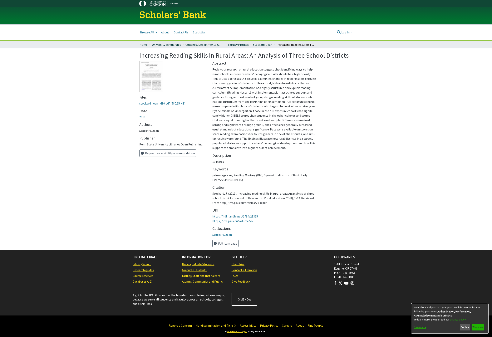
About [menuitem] (165, 32)
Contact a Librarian (244, 270)
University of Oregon (237, 331)
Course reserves (143, 276)
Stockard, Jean (262, 44)
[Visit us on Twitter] (340, 283)
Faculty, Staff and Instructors (201, 276)
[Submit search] (338, 32)
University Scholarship (166, 44)
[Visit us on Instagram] (352, 283)
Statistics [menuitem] (199, 32)
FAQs (235, 276)
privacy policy (458, 319)
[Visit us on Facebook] (335, 283)
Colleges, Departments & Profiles (204, 44)
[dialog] (449, 318)
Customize (420, 327)
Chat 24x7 (238, 264)
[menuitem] (148, 32)
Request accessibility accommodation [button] (170, 153)
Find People (315, 325)
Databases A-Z (142, 281)
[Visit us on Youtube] (346, 283)
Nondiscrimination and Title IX (216, 325)
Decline (465, 327)
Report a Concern (180, 325)
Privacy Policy (269, 325)
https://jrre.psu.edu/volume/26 (232, 221)
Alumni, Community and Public (202, 281)
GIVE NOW (244, 299)
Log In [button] (345, 32)
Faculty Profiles (238, 44)
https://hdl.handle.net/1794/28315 (235, 216)
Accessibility (248, 325)
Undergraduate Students (198, 264)
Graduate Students (194, 270)
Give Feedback (241, 281)
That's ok (478, 327)
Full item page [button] (227, 243)
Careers (287, 325)
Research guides (143, 270)
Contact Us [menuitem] (181, 32)
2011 (142, 117)
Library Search (142, 264)
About (300, 325)
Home (144, 44)
